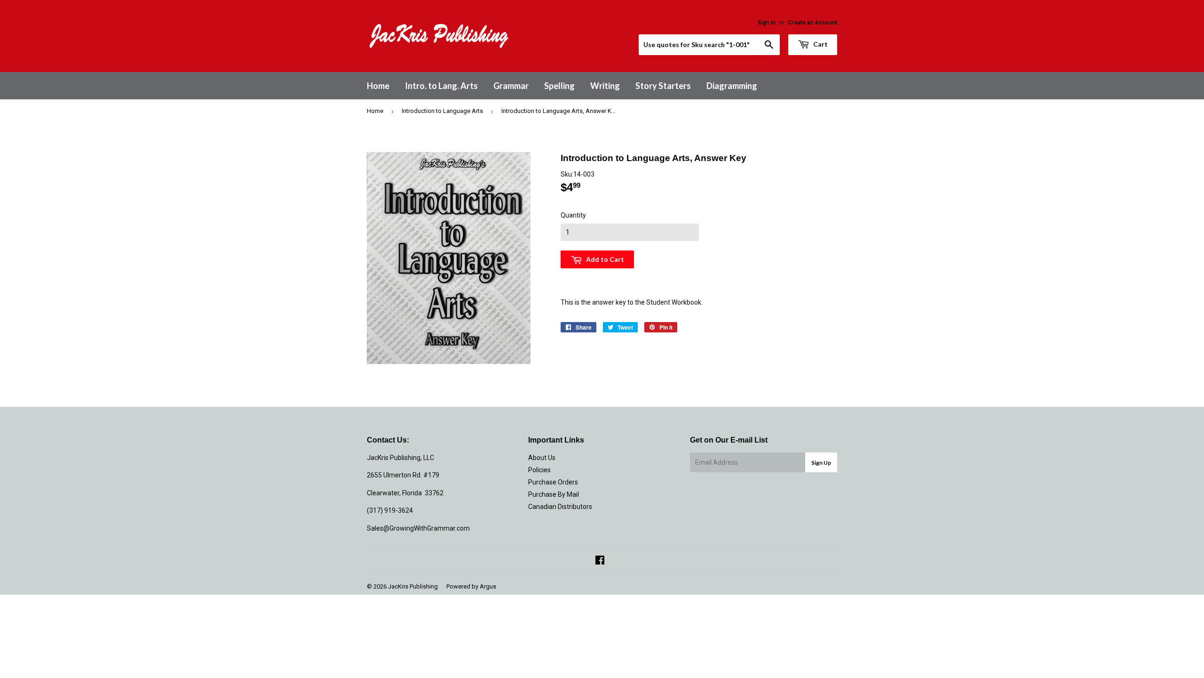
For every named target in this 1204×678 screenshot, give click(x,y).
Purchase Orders (553, 482)
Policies (539, 470)
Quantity (573, 215)
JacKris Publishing (413, 586)
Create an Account (812, 22)
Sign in (766, 22)
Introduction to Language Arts (442, 110)
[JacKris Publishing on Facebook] (600, 561)
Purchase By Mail (553, 494)
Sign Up (821, 462)
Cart (820, 44)
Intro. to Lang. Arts (441, 86)
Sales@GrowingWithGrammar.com (418, 528)
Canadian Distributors (560, 506)
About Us (541, 457)
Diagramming (731, 86)
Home (378, 86)
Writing (605, 86)
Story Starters (663, 86)
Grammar (511, 86)
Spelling (559, 86)
